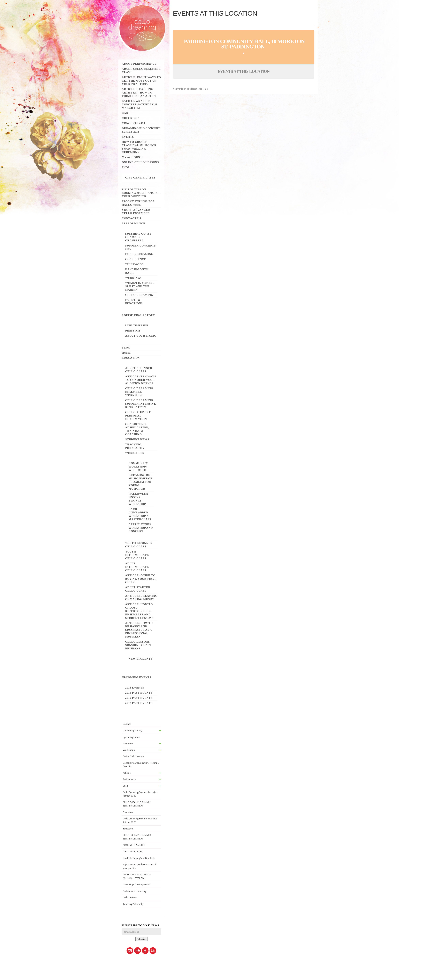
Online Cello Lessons (140, 162)
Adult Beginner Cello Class (138, 370)
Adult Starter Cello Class (137, 589)
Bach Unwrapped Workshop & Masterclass (140, 514)
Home (126, 352)
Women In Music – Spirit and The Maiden (139, 286)
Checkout (130, 118)
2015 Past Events (138, 692)
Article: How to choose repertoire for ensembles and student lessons (139, 611)
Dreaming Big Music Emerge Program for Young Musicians (140, 482)
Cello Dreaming (139, 294)
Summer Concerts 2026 (140, 247)
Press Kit (133, 330)
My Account (132, 157)
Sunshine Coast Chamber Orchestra (138, 237)
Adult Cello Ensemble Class (141, 70)
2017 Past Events (138, 702)
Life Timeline (136, 325)
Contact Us (131, 218)
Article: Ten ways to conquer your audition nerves (140, 380)
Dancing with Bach (137, 271)
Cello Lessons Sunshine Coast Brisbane (138, 645)
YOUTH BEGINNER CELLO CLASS (139, 545)
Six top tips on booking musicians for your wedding (141, 193)
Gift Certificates (140, 177)
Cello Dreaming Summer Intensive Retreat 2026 (140, 404)
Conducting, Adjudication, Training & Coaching (137, 429)
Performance (133, 223)
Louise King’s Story (138, 315)
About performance (139, 63)
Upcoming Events (136, 677)
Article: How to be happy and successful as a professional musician (139, 630)
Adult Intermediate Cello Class (137, 567)
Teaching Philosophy (135, 446)
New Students (140, 658)
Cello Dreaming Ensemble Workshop (139, 392)
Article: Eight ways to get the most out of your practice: (141, 81)
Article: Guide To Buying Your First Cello (140, 579)
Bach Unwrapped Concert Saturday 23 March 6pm (139, 104)
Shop (126, 167)
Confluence (135, 259)
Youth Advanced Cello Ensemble (136, 211)
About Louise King (140, 335)
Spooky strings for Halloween (138, 203)
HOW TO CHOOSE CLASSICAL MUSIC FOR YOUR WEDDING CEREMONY (139, 147)
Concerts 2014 (133, 123)
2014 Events (134, 687)
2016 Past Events (138, 697)
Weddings (133, 277)
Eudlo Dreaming (139, 254)
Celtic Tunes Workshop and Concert (141, 528)
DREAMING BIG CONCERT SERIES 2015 (141, 130)
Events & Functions (134, 302)
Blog (126, 347)
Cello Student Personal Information (138, 415)
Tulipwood (134, 264)
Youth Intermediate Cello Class (137, 555)
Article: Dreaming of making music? (141, 597)
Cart (126, 113)
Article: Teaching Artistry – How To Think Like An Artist (139, 92)
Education (131, 357)
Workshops (134, 453)
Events (128, 136)
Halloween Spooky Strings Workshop (138, 498)
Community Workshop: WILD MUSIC (138, 466)
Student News (137, 439)
